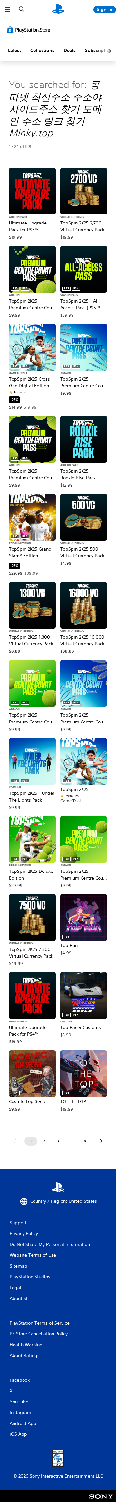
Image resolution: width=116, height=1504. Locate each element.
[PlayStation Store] (30, 30)
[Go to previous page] (14, 1141)
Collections (42, 50)
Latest (14, 50)
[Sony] (101, 1500)
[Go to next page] (101, 1141)
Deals (70, 50)
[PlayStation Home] (58, 9)
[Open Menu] (7, 9)
